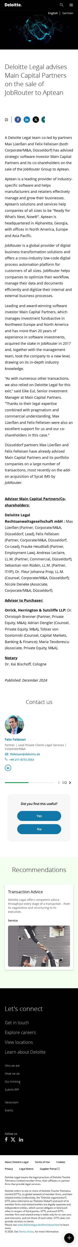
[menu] (71, 5)
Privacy (9, 1169)
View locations (19, 1042)
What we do (12, 1074)
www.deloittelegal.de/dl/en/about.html (38, 1224)
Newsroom (11, 1102)
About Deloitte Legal (16, 1162)
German (67, 13)
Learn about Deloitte (25, 1052)
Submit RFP (12, 1089)
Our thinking (12, 1081)
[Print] (6, 119)
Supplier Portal (48, 1169)
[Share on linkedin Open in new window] (27, 119)
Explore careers (20, 1032)
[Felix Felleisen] (14, 724)
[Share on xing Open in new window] (44, 119)
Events (9, 1110)
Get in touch (17, 1022)
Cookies (60, 1162)
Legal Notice (26, 1169)
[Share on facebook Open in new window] (18, 119)
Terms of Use (42, 1162)
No (39, 829)
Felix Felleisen (15, 739)
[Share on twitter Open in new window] (36, 119)
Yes (39, 816)
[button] (62, 5)
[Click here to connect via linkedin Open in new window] (8, 768)
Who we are (12, 1066)
